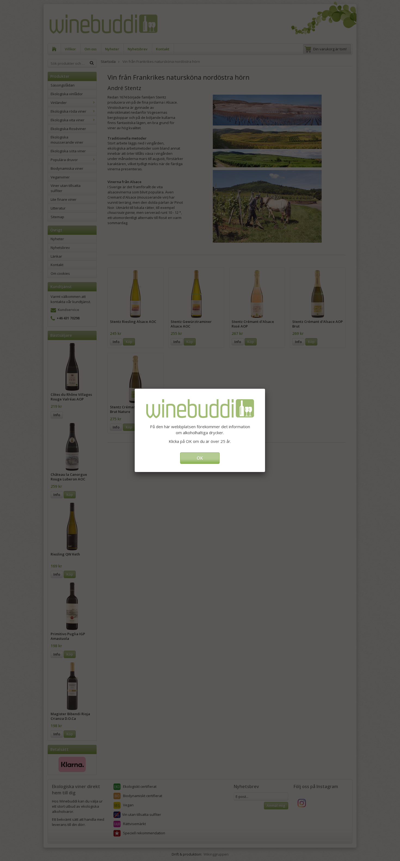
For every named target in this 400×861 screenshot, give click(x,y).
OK (200, 458)
